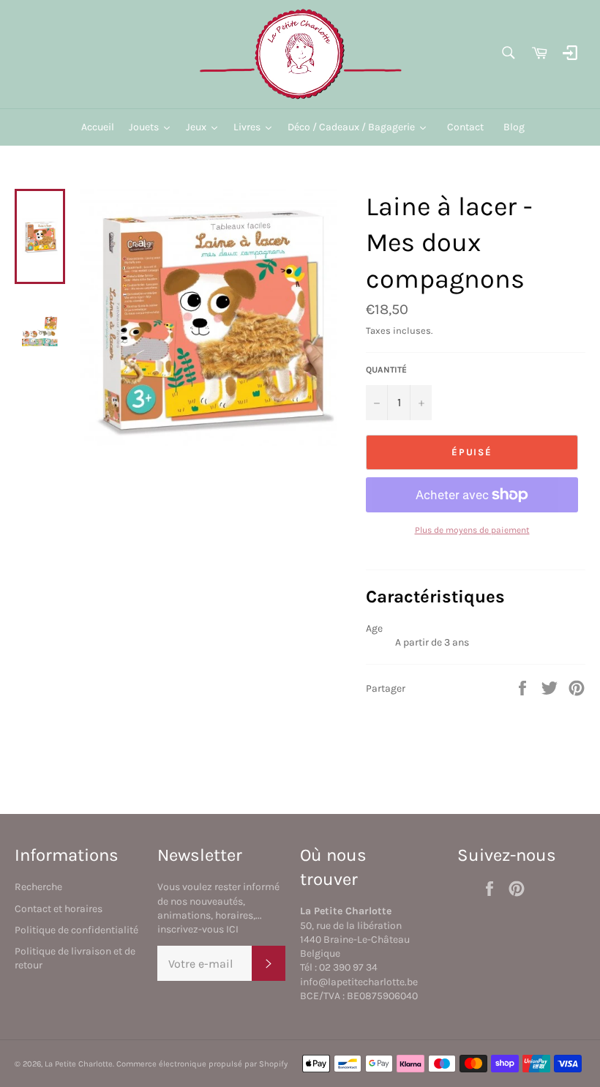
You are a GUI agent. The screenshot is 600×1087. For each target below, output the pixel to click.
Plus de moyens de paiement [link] (472, 530)
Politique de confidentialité (76, 930)
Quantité (386, 370)
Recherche (38, 887)
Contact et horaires (58, 909)
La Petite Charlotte (79, 1064)
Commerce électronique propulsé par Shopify (202, 1064)
